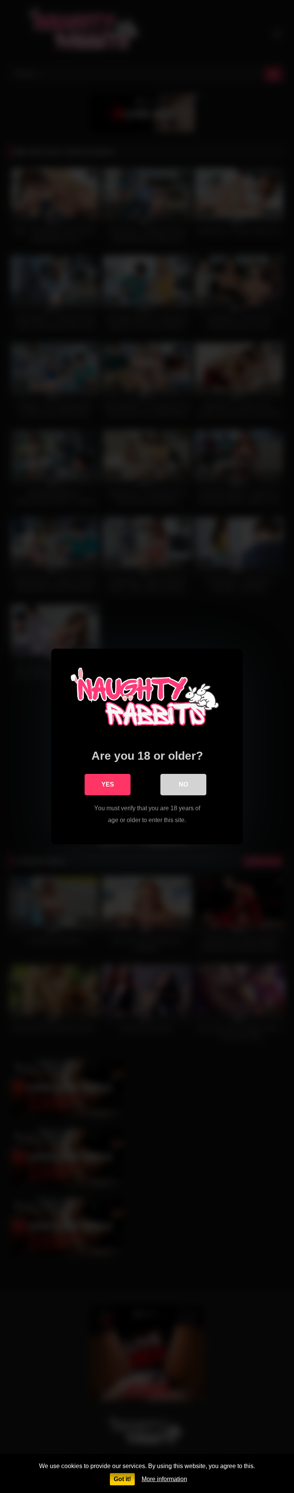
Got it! (122, 1479)
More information (164, 1479)
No (183, 784)
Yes (107, 784)
